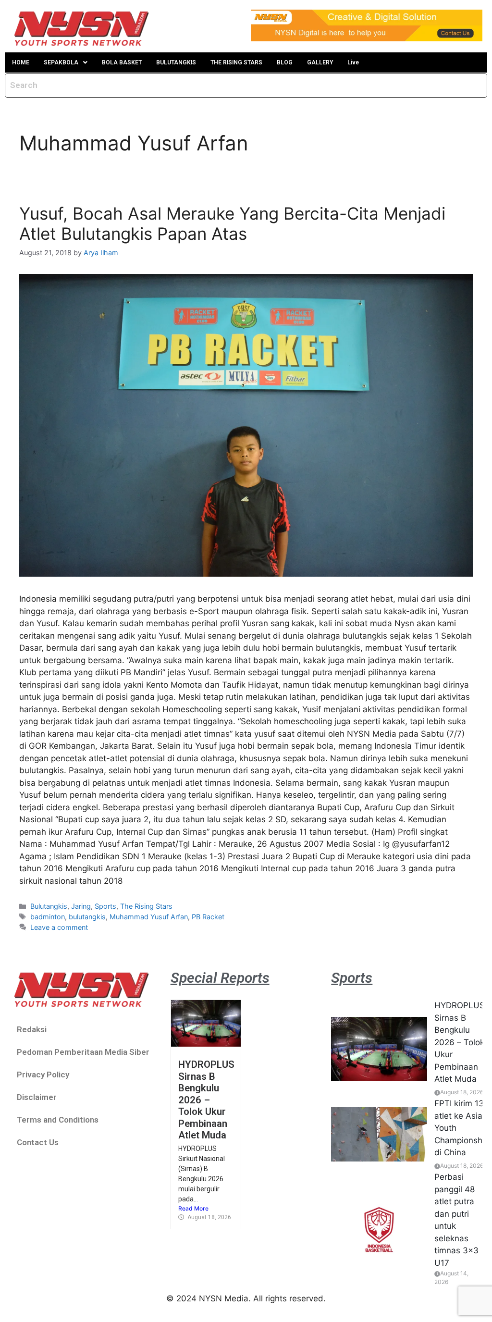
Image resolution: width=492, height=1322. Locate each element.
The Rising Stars (146, 906)
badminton (47, 917)
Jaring (81, 906)
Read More (193, 1208)
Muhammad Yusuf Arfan (149, 917)
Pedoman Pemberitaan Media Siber (83, 1052)
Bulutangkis (48, 906)
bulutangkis (87, 917)
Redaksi (32, 1029)
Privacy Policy (43, 1074)
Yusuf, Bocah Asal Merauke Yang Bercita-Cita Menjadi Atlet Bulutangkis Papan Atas (232, 223)
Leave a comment (59, 927)
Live (353, 62)
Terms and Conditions (57, 1119)
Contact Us (38, 1142)
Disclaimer (37, 1097)
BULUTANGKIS (176, 62)
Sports (105, 906)
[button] (66, 62)
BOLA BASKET (122, 62)
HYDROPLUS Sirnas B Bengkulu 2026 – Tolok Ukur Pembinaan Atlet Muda (206, 1100)
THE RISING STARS (236, 62)
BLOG (285, 62)
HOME (20, 62)
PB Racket (208, 917)
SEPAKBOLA (61, 62)
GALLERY (320, 62)
